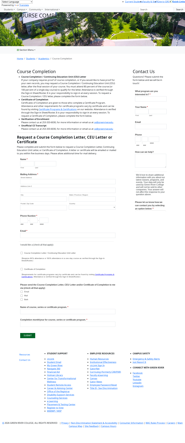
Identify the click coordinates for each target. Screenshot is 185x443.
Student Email (54, 362)
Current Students (134, 1)
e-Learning (52, 401)
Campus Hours (108, 426)
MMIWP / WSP (54, 410)
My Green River (55, 365)
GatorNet (95, 368)
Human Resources (99, 358)
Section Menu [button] (26, 49)
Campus (21, 9)
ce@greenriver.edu (103, 122)
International (51, 9)
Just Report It (139, 362)
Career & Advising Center (60, 388)
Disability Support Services (60, 394)
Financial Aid (53, 371)
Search (179, 9)
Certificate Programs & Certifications (58, 109)
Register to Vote (55, 407)
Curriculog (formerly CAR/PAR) (105, 371)
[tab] (25, 354)
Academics (43, 58)
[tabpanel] (105, 383)
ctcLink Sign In (97, 365)
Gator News (96, 381)
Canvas (93, 378)
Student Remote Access (59, 384)
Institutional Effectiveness (103, 362)
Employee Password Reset (103, 384)
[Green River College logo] (0, 9)
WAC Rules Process (155, 422)
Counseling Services (57, 397)
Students (8, 9)
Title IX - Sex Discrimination (104, 388)
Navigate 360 (53, 368)
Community (35, 9)
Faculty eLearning (99, 375)
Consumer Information (131, 422)
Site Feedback (92, 426)
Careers (171, 422)
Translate (24, 5)
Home (20, 58)
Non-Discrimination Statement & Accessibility (94, 422)
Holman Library (55, 375)
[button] (150, 373)
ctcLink (50, 358)
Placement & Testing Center (61, 404)
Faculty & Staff (150, 1)
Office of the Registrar (58, 391)
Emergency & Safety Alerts (146, 358)
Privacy (65, 422)
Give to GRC (163, 1)
